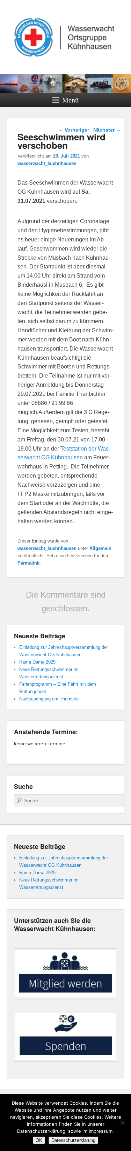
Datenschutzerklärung (73, 1140)
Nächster (107, 130)
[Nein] (122, 1122)
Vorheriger (73, 130)
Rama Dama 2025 (37, 662)
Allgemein (100, 548)
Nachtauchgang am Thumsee (49, 698)
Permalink (28, 563)
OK (39, 1140)
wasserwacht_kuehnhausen (47, 163)
